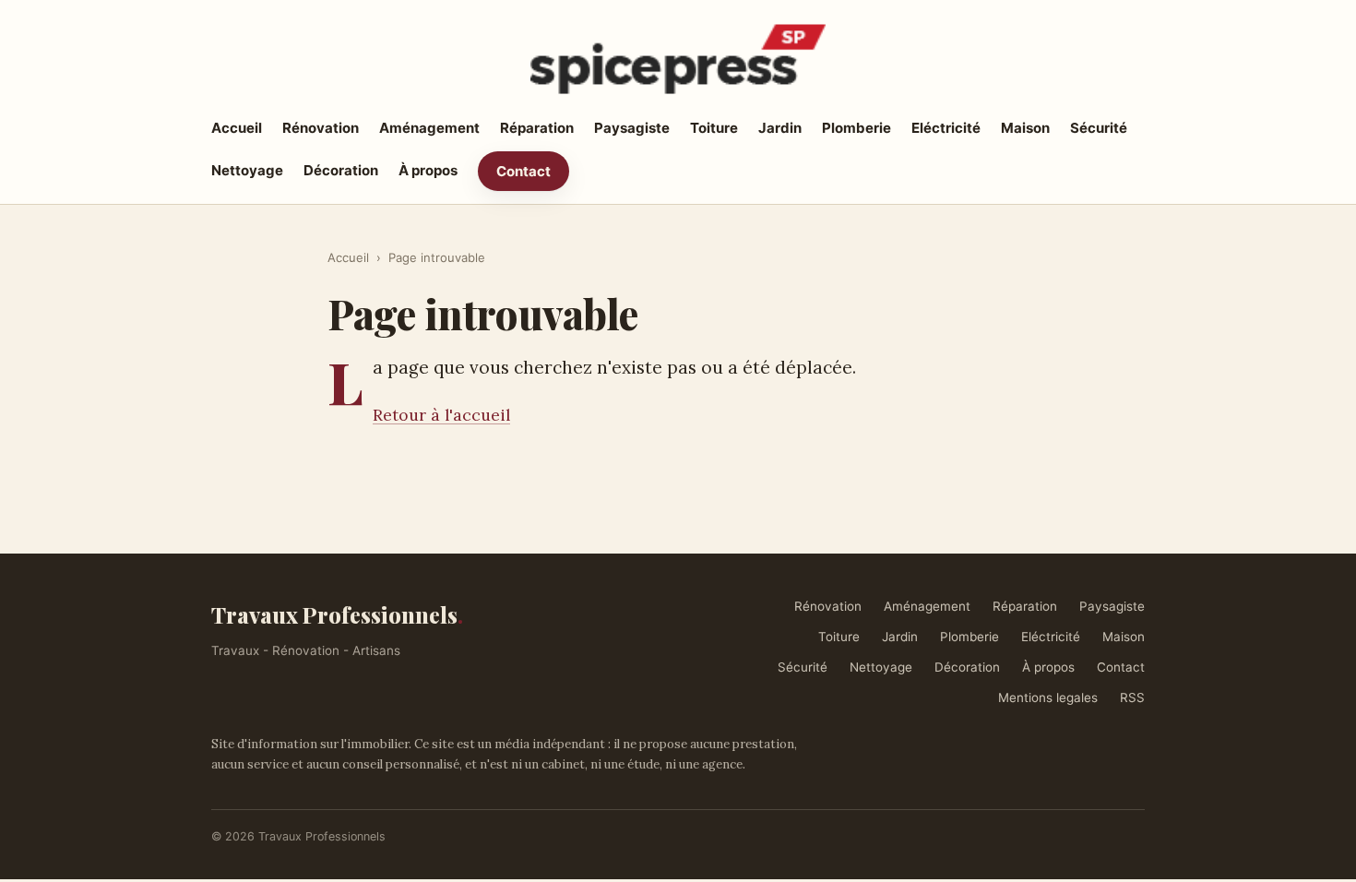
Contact (523, 171)
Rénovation (320, 128)
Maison (1025, 128)
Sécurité (1098, 128)
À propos (428, 170)
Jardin (780, 128)
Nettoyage (247, 170)
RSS (1132, 697)
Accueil (236, 128)
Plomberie (856, 128)
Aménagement (429, 128)
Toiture (714, 128)
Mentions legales (1048, 697)
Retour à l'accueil (441, 414)
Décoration (340, 170)
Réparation (537, 128)
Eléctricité (946, 128)
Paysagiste (632, 128)
